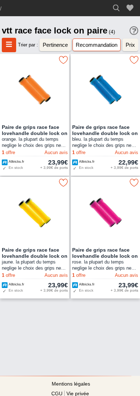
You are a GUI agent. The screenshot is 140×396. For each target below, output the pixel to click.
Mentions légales (71, 384)
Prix (130, 45)
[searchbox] (118, 8)
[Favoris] (131, 8)
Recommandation (96, 45)
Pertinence (55, 45)
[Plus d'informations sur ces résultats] (134, 30)
